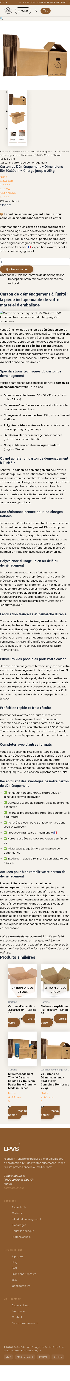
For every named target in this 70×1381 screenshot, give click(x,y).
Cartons (15, 151)
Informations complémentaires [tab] (43, 279)
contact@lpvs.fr (14, 1187)
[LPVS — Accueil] (8, 11)
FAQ (14, 1268)
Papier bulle (19, 1207)
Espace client (20, 1305)
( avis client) (9, 201)
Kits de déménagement (26, 1219)
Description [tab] (15, 279)
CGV (14, 1280)
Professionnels (21, 1237)
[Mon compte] (35, 10)
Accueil (4, 151)
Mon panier (19, 1311)
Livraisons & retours (24, 1274)
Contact (17, 1317)
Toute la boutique (23, 1231)
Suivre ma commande (25, 1323)
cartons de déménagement (38, 151)
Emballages (19, 1225)
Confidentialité (21, 1286)
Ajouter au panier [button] (17, 1113)
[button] (1, 18)
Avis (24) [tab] (13, 283)
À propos (17, 1256)
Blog (14, 1262)
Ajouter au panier (16, 269)
